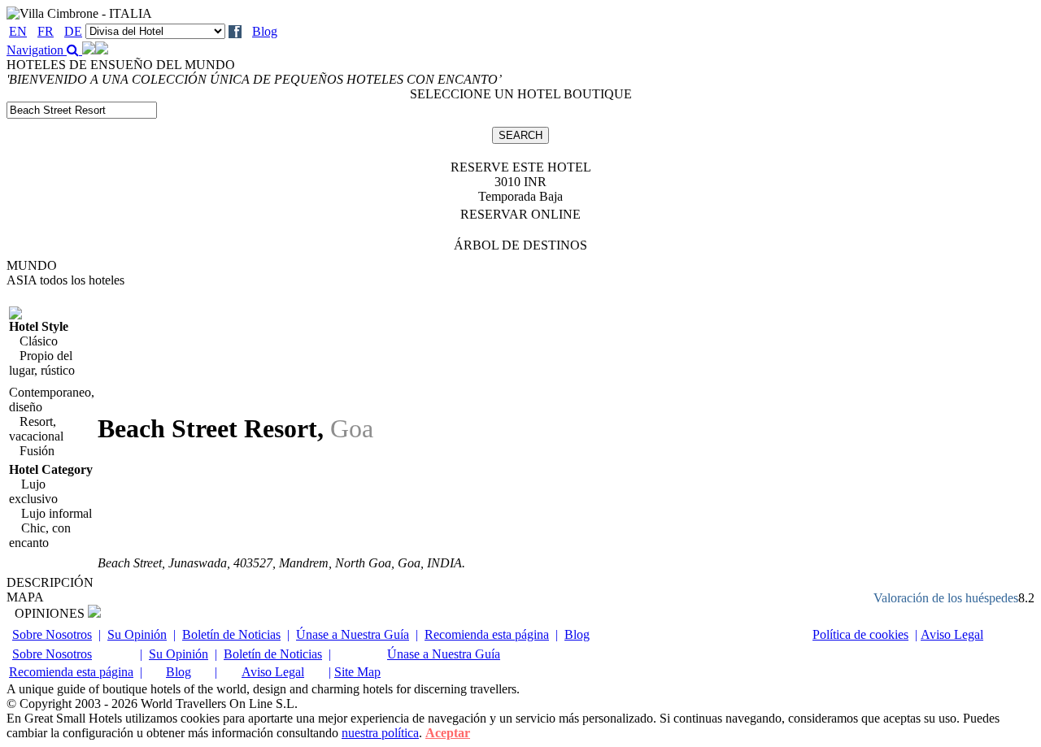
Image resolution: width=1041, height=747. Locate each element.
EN (18, 31)
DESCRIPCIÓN (50, 582)
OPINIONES (51, 613)
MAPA (25, 597)
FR (45, 31)
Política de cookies (860, 634)
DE (73, 31)
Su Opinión (137, 634)
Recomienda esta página (487, 634)
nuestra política (380, 733)
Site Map (357, 672)
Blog (264, 31)
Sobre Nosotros (52, 634)
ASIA (65, 280)
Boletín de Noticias (231, 634)
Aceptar (447, 733)
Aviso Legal (952, 634)
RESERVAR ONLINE (520, 214)
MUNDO (32, 265)
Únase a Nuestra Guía (352, 634)
